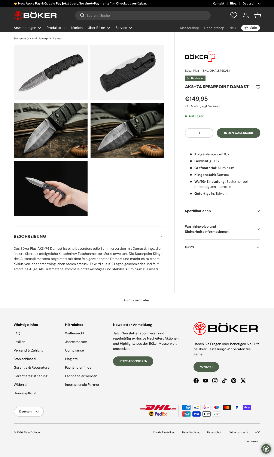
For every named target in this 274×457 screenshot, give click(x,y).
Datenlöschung (191, 432)
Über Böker (96, 27)
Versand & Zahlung (28, 350)
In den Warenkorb (238, 133)
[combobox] (143, 15)
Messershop (189, 28)
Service (121, 27)
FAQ (17, 333)
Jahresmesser (76, 342)
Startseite (20, 38)
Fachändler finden (79, 367)
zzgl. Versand (210, 106)
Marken (77, 27)
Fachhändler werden (81, 376)
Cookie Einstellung (164, 432)
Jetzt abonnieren (133, 361)
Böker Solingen (32, 432)
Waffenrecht (74, 333)
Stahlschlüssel (25, 359)
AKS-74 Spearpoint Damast (46, 38)
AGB (257, 432)
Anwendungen (25, 27)
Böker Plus (192, 71)
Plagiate (71, 359)
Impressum (253, 441)
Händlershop (214, 28)
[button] (257, 15)
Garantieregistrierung (31, 376)
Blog (233, 3)
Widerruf (20, 384)
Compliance (74, 350)
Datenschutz (215, 432)
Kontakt (218, 3)
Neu (232, 28)
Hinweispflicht (25, 393)
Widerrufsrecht (238, 432)
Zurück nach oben (137, 300)
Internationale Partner (82, 384)
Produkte (54, 27)
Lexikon (19, 342)
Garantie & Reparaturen (32, 367)
